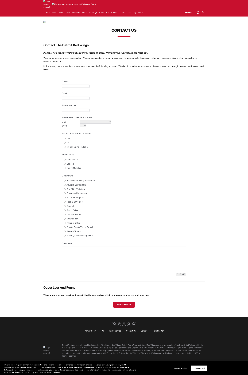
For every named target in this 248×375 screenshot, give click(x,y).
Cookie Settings (180, 368)
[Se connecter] (197, 12)
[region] (124, 368)
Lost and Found (124, 305)
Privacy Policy (73, 367)
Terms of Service (53, 372)
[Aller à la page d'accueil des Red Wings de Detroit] (47, 4)
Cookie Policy (88, 367)
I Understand (199, 368)
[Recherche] (203, 12)
